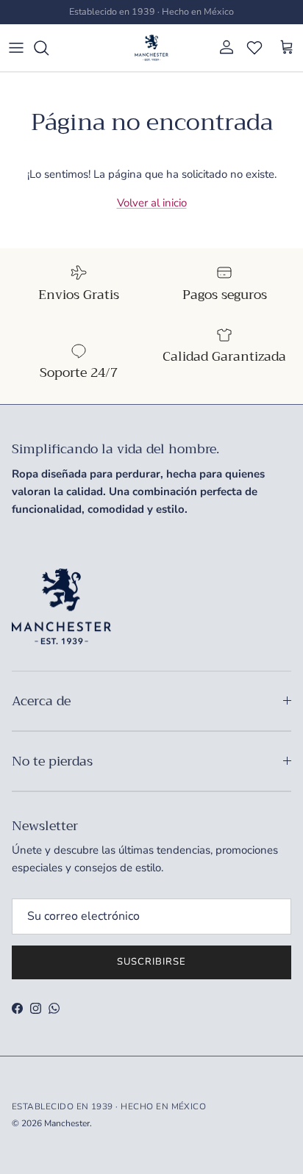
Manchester (67, 1123)
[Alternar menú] (16, 48)
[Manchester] (152, 48)
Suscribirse (151, 961)
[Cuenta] (222, 48)
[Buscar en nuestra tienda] (48, 48)
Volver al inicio (152, 202)
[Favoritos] (254, 48)
